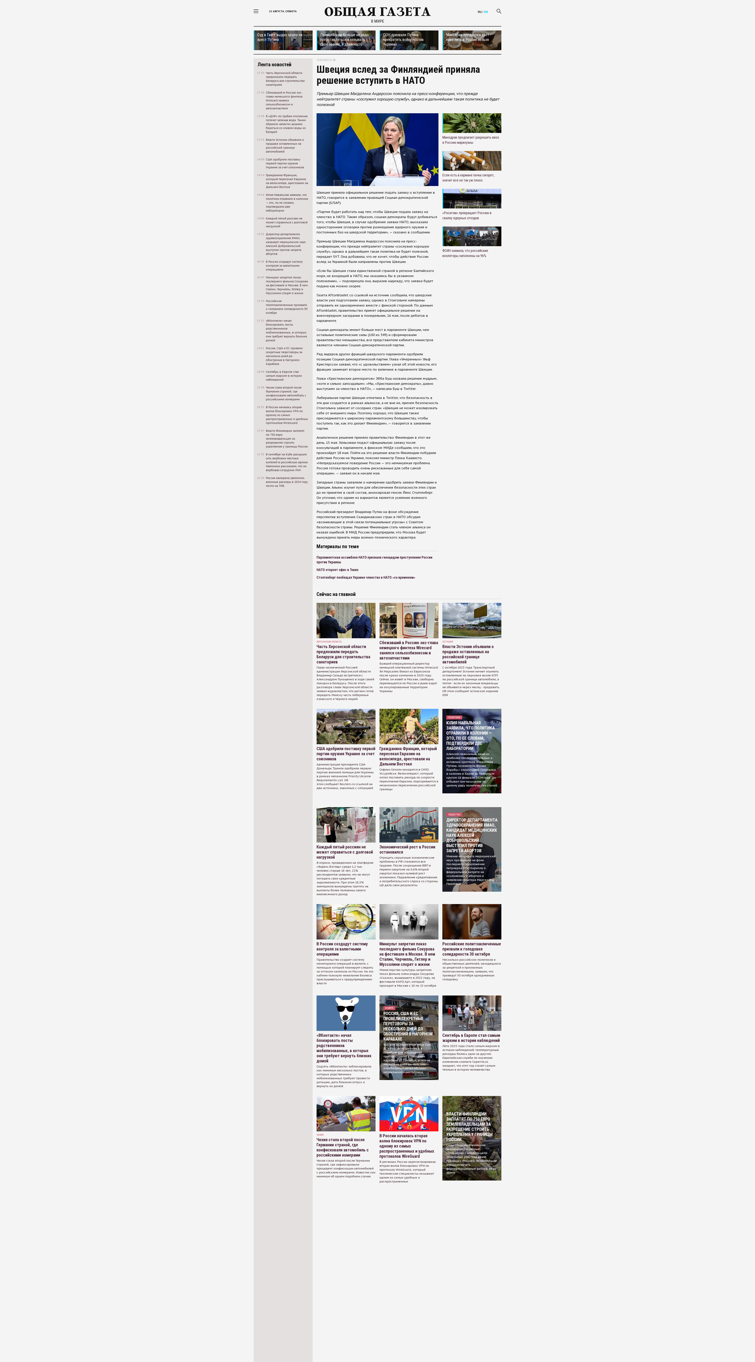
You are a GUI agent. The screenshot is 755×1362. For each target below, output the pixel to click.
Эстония (447, 641)
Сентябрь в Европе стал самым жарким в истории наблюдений (471, 1038)
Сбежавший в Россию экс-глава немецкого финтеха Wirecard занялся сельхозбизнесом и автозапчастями (408, 650)
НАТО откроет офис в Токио (337, 570)
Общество (454, 814)
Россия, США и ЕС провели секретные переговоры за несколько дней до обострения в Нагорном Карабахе (408, 1026)
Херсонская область (329, 641)
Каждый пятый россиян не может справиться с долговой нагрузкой (345, 852)
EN (486, 12)
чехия (320, 1134)
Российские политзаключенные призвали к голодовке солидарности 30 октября (471, 949)
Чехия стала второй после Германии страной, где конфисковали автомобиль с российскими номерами (343, 1147)
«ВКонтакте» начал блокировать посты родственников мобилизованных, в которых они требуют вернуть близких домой (344, 1048)
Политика (454, 717)
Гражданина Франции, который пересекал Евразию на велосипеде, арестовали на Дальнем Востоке (408, 756)
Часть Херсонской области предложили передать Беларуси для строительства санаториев (343, 654)
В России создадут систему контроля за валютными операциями (342, 949)
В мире (377, 21)
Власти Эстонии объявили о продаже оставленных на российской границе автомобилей (468, 654)
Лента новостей (274, 64)
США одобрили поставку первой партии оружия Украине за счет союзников (346, 753)
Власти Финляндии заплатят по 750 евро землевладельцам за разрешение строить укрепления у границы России (469, 1127)
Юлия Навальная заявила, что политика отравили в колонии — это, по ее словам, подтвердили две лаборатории (470, 735)
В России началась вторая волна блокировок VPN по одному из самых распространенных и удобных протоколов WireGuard (406, 1146)
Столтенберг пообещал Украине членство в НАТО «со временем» (366, 577)
